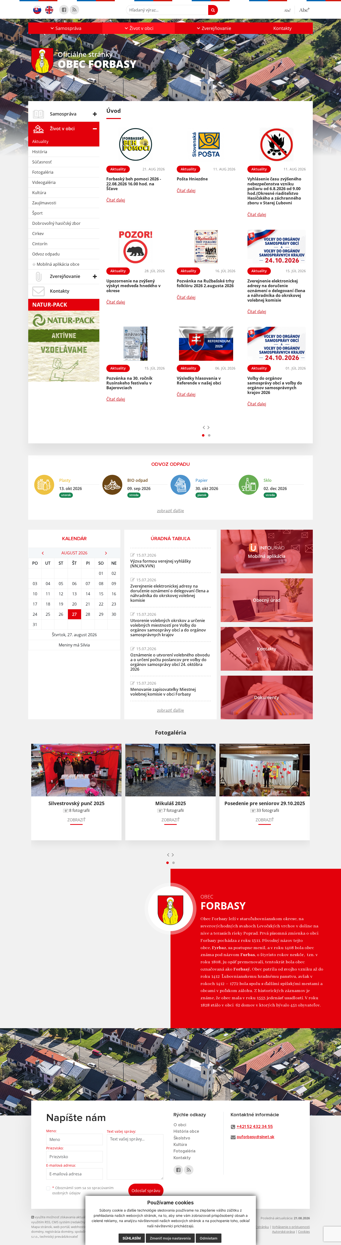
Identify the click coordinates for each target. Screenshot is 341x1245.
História (39, 151)
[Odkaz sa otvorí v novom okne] (64, 9)
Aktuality (40, 141)
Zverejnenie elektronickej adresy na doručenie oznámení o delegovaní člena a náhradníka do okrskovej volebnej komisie (276, 290)
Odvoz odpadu (46, 254)
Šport (37, 213)
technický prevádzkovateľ (59, 1236)
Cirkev (38, 233)
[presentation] (204, 427)
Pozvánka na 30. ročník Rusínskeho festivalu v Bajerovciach (129, 382)
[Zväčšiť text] (304, 9)
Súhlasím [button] (132, 1238)
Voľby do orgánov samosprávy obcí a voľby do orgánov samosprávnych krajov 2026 (274, 385)
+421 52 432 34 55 (255, 1127)
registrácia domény (59, 1231)
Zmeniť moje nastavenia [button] (170, 1238)
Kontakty (282, 28)
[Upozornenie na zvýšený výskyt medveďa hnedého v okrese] (135, 247)
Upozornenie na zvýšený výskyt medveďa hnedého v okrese (133, 285)
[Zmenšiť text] (289, 10)
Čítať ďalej (115, 200)
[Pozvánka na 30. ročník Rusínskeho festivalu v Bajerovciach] (135, 344)
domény (37, 1231)
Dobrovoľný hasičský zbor (56, 223)
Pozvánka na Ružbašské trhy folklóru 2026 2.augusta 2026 (205, 283)
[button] (65, 28)
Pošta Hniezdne (192, 179)
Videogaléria (44, 182)
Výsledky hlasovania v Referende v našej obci (199, 380)
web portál (61, 1227)
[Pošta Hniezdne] (206, 144)
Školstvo (181, 1138)
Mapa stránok (41, 1227)
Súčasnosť (42, 162)
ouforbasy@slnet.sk (255, 1137)
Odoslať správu (146, 1190)
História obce (186, 1131)
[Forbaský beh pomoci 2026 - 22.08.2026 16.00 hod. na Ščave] (135, 144)
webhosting (79, 1227)
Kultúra (39, 192)
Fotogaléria (42, 172)
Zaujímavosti (44, 203)
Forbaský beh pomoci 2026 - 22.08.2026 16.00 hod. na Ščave (133, 183)
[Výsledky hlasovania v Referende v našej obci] (206, 344)
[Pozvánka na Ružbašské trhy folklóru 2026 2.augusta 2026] (206, 247)
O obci (179, 1125)
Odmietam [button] (208, 1238)
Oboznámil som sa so (83, 1190)
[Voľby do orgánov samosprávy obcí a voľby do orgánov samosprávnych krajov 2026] (276, 344)
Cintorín (39, 244)
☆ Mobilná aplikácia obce (55, 264)
